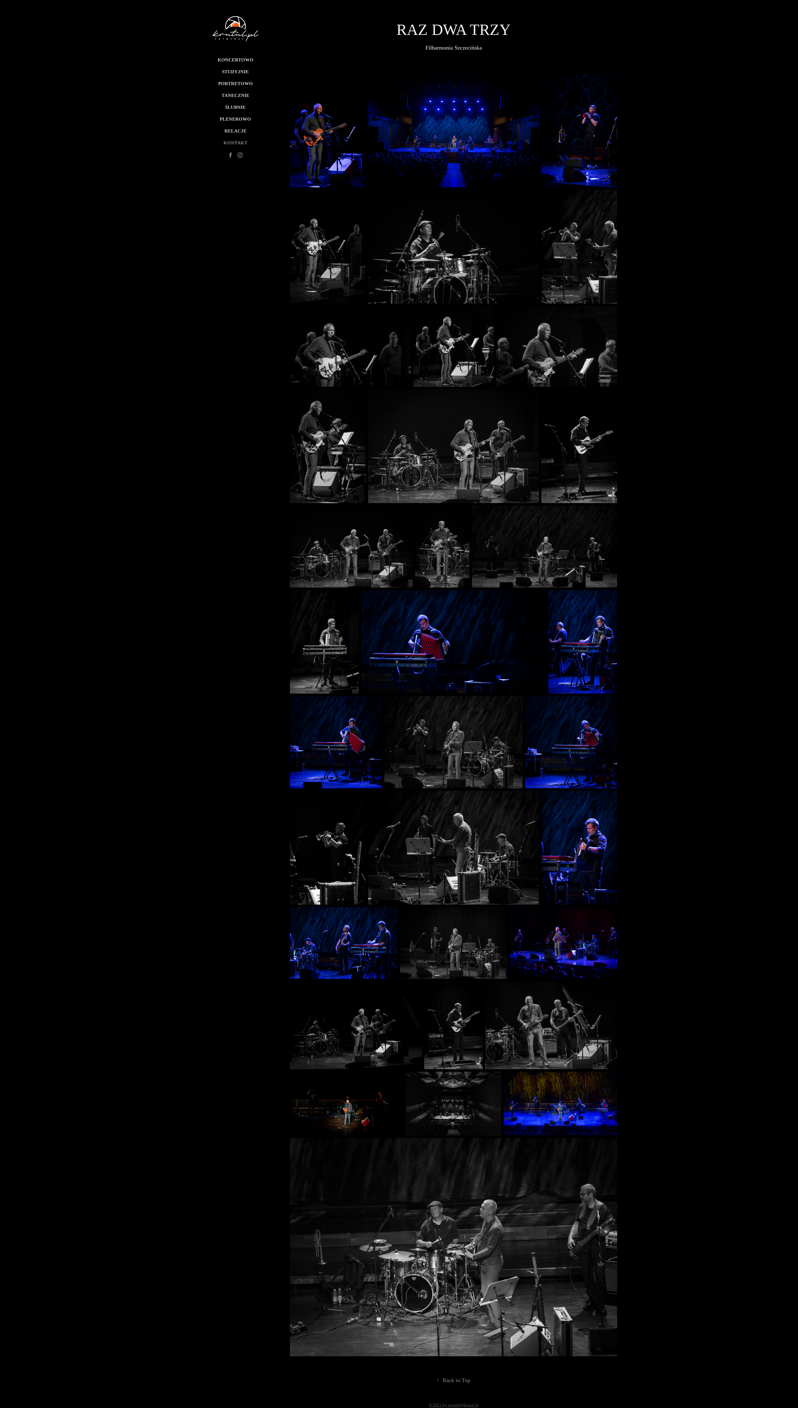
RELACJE (235, 130)
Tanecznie (235, 95)
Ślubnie (235, 107)
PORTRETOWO (235, 83)
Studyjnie (235, 71)
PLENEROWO (235, 119)
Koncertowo (235, 59)
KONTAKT (236, 142)
